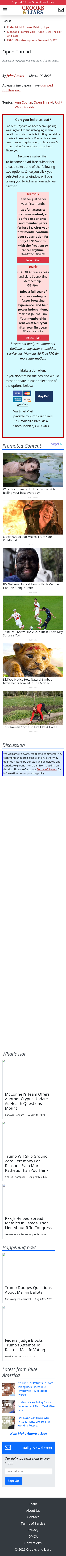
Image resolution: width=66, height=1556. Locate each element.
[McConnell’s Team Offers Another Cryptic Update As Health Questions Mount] (29, 1074)
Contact (33, 1517)
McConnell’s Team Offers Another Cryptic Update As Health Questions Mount (27, 1101)
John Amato (16, 75)
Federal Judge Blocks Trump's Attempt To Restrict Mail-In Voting (25, 1345)
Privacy (33, 1530)
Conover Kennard (14, 1114)
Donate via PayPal (44, 396)
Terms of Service (47, 769)
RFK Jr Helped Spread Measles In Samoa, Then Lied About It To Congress (28, 1223)
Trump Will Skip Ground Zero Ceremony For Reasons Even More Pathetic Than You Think (27, 1163)
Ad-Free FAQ (45, 353)
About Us (33, 1510)
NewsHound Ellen (15, 1234)
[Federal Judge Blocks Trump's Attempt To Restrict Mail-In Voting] (29, 1321)
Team (33, 1504)
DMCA (33, 1536)
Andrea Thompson (15, 1176)
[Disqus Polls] (33, 820)
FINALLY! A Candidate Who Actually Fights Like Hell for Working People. (34, 1421)
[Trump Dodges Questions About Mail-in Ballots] (29, 1268)
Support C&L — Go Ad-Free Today (33, 2)
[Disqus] (33, 906)
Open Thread (16, 51)
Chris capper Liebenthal (18, 1299)
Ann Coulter (23, 102)
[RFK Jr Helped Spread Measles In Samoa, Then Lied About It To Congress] (29, 1199)
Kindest (22, 405)
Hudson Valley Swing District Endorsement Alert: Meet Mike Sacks (36, 1406)
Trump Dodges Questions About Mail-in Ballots (28, 1290)
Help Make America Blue (28, 1433)
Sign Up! (14, 1480)
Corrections (33, 1543)
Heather (9, 1356)
